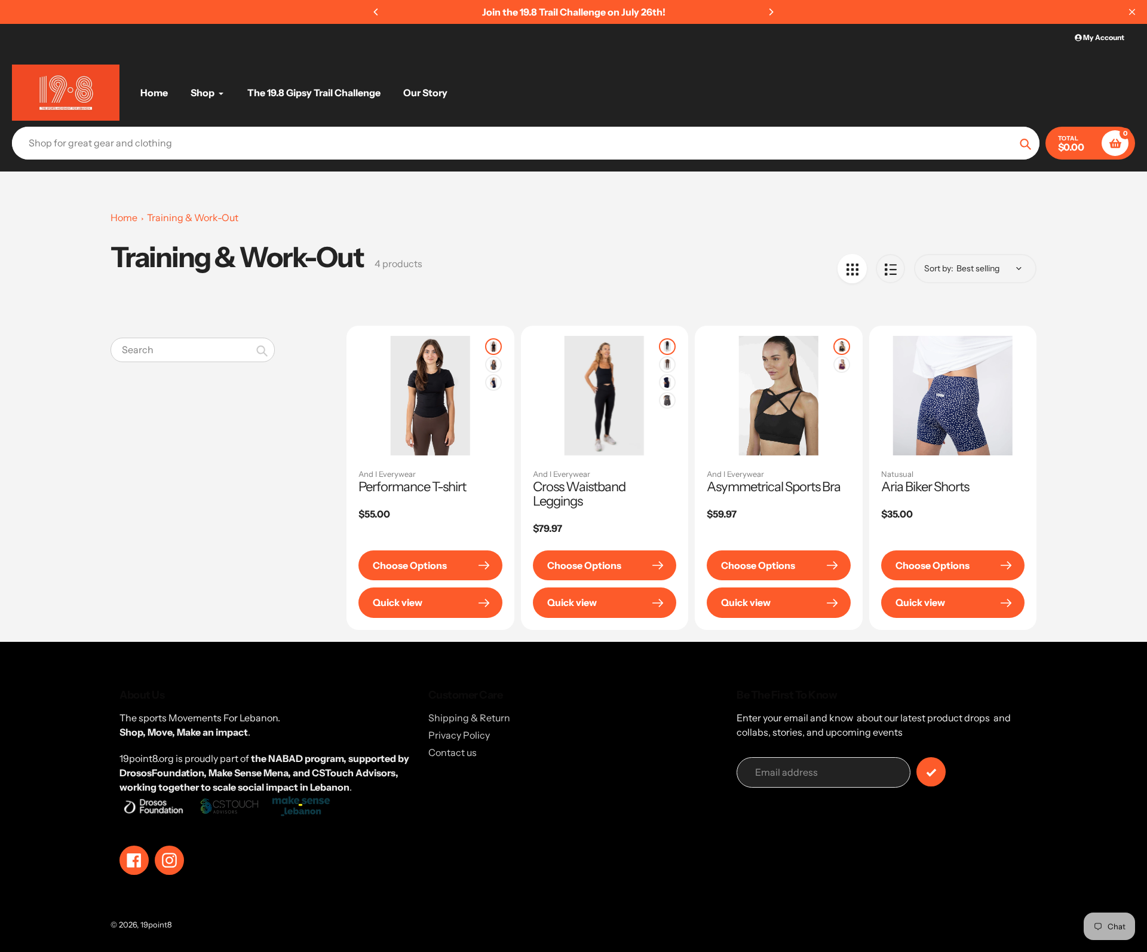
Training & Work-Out (192, 218)
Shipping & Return (469, 718)
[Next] (771, 12)
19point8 (156, 924)
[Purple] (841, 364)
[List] (890, 268)
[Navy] (493, 382)
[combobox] (193, 350)
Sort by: (938, 268)
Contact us (452, 752)
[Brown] (667, 364)
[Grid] (852, 268)
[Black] (493, 346)
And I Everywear (387, 474)
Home (124, 218)
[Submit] (931, 771)
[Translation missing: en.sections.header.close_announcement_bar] (1132, 12)
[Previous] (376, 12)
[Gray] (493, 364)
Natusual (897, 474)
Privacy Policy (459, 735)
